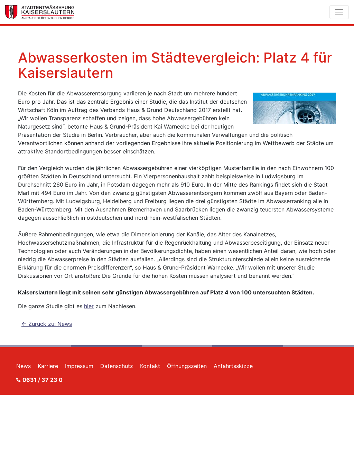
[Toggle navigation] (339, 12)
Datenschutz (116, 365)
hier (89, 306)
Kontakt (150, 365)
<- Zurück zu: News (46, 323)
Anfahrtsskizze (233, 365)
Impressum (79, 365)
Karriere (48, 365)
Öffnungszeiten (187, 365)
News (23, 365)
